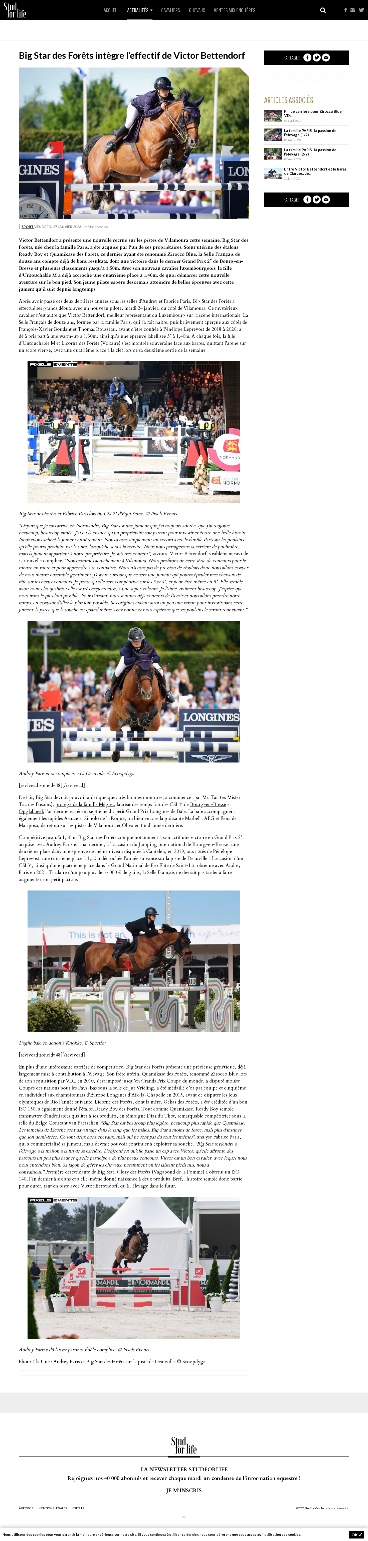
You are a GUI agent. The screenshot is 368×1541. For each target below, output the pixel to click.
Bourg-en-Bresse (208, 804)
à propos (26, 1508)
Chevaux (197, 10)
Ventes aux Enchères (234, 10)
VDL (71, 1081)
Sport (28, 226)
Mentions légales (53, 1508)
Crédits (78, 1508)
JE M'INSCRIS (184, 1490)
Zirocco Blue (224, 1074)
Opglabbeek (31, 811)
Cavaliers (170, 10)
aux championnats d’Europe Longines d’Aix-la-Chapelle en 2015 (115, 1095)
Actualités (138, 10)
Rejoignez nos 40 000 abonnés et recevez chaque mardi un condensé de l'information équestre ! (184, 1478)
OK (354, 1534)
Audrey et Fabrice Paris (166, 301)
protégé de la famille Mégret (84, 804)
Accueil (111, 10)
